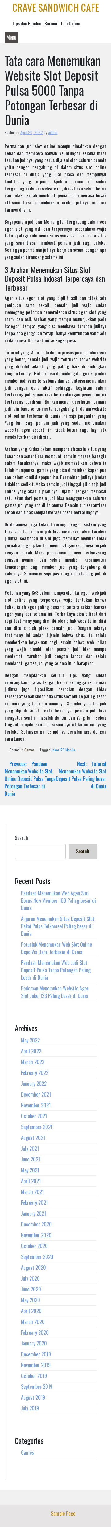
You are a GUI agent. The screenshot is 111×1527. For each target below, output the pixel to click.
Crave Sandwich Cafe (55, 7)
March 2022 (32, 1062)
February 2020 (35, 1332)
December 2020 (36, 1224)
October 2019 (34, 1375)
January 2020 (34, 1343)
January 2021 (33, 1213)
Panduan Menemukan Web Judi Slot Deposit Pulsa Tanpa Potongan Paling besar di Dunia (56, 970)
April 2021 (31, 1181)
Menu (11, 37)
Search (21, 837)
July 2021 (30, 1148)
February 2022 (34, 1072)
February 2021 (34, 1202)
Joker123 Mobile (63, 749)
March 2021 (32, 1192)
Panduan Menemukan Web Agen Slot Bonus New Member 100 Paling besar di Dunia (58, 900)
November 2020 (36, 1235)
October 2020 (34, 1246)
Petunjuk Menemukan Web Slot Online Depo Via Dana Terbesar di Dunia (56, 948)
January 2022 (34, 1083)
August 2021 (33, 1137)
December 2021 (36, 1094)
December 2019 (36, 1354)
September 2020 (37, 1256)
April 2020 (31, 1311)
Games (29, 749)
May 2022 (30, 1040)
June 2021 (30, 1159)
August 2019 (33, 1397)
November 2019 (36, 1365)
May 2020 (30, 1300)
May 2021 (30, 1170)
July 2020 (30, 1278)
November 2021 (36, 1105)
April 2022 (31, 1051)
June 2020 (31, 1289)
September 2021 (36, 1127)
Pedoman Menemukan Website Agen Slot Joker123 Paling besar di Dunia (55, 992)
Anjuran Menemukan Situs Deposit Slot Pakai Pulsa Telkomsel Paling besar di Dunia (57, 926)
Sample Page (63, 1513)
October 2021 (34, 1116)
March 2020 (33, 1321)
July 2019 (30, 1408)
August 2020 (33, 1267)
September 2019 (36, 1386)
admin (52, 132)
